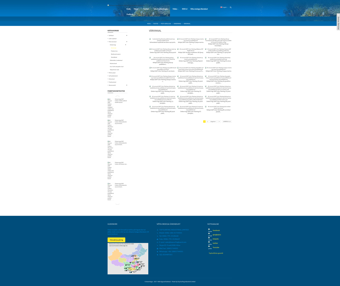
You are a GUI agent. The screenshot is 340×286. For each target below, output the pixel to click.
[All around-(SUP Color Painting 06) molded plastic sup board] (218, 107)
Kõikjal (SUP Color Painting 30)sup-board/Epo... (218, 44)
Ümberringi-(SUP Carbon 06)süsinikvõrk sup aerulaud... (121, 143)
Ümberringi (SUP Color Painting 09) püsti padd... (218, 102)
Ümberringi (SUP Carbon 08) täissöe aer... (121, 163)
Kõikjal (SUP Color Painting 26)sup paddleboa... (163, 63)
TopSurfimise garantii (216, 253)
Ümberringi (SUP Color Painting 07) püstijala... (190, 112)
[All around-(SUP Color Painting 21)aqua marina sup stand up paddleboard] (218, 68)
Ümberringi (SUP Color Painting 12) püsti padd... (218, 92)
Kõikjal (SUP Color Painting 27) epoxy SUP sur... (218, 53)
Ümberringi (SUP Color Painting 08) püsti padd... (163, 112)
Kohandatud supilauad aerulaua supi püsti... (163, 42)
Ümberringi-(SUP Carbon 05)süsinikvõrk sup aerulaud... (121, 185)
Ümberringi (177, 23)
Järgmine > (213, 121)
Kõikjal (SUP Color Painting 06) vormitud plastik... (218, 111)
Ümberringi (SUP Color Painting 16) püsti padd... (163, 92)
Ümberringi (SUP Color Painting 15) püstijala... (190, 92)
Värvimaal (187, 23)
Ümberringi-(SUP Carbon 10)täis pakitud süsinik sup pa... (121, 100)
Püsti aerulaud (166, 23)
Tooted (155, 23)
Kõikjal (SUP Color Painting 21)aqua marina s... (218, 72)
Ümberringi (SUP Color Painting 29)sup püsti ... (163, 53)
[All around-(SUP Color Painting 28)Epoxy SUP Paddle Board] (190, 49)
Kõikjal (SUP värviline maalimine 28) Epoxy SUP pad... (190, 53)
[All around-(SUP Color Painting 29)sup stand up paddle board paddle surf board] (162, 49)
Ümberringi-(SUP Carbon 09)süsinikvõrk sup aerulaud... (121, 121)
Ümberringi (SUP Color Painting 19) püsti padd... (191, 82)
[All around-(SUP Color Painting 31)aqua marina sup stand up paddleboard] (190, 39)
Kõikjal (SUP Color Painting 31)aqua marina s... (190, 43)
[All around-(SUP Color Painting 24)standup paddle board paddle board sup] (218, 58)
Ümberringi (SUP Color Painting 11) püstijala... (163, 102)
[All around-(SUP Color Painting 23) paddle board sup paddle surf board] (162, 68)
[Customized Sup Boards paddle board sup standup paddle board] (162, 39)
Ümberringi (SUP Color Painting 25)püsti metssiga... (191, 62)
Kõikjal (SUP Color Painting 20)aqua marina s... (163, 80)
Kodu (149, 23)
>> (219, 121)
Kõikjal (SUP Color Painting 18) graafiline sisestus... (218, 82)
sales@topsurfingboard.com (175, 242)
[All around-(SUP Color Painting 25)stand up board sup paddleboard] (190, 58)
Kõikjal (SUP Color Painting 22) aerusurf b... (190, 71)
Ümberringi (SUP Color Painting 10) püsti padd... (191, 102)
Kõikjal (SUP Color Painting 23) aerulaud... (163, 71)
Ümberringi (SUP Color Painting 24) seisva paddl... (218, 62)
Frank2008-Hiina (173, 245)
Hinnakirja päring (116, 240)
